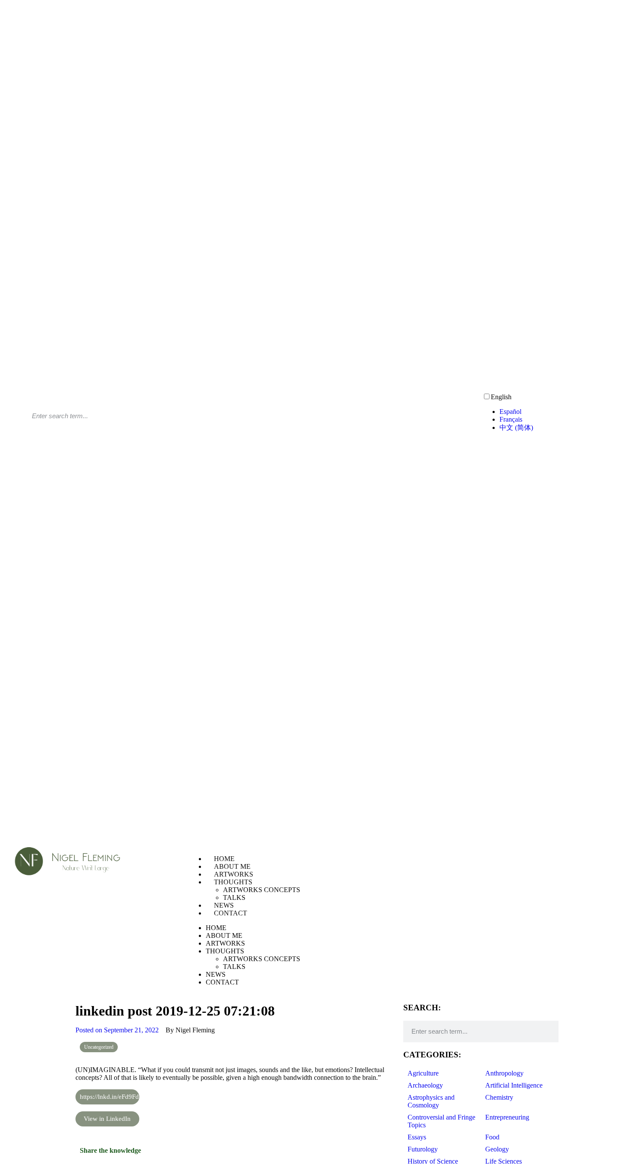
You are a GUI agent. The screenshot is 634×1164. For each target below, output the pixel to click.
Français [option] (510, 419)
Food (492, 1137)
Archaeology (425, 1085)
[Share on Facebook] (314, 1151)
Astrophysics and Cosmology (431, 1101)
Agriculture (423, 1073)
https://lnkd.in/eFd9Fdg (109, 1096)
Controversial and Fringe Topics (441, 1121)
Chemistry (499, 1097)
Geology (497, 1149)
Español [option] (510, 411)
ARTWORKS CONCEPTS (261, 889)
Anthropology (504, 1073)
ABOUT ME (232, 866)
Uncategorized (98, 1047)
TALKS (234, 897)
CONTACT (230, 913)
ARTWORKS (233, 874)
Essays (417, 1137)
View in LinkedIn (107, 1118)
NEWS (224, 905)
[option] (563, 412)
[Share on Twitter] (314, 1158)
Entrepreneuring (507, 1117)
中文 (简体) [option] (516, 427)
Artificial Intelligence (514, 1085)
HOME (224, 858)
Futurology (423, 1149)
